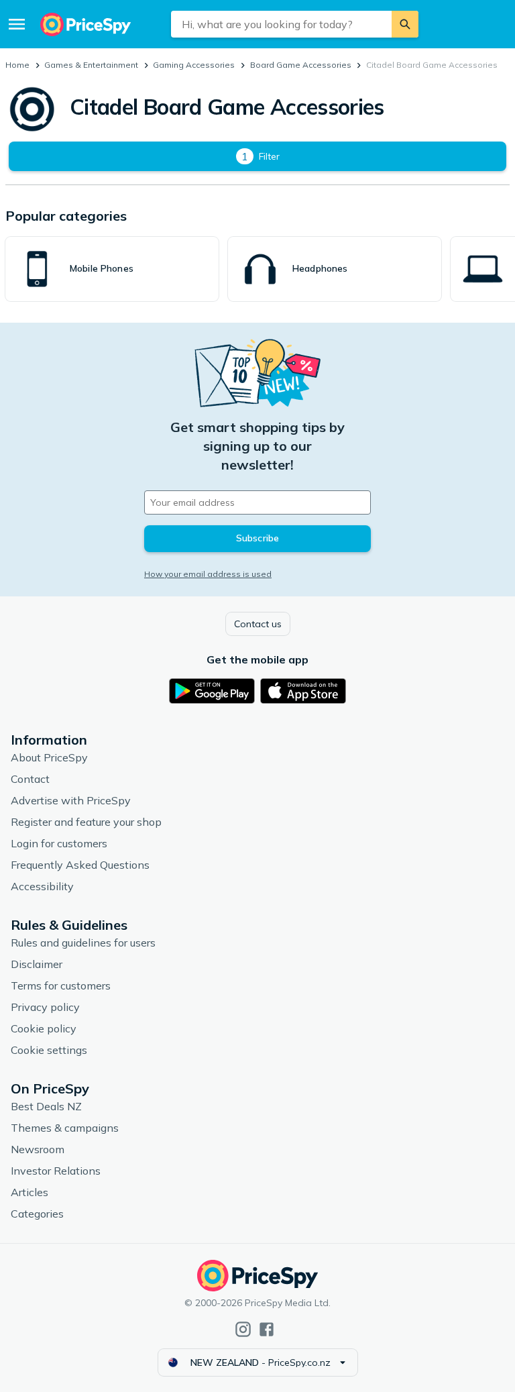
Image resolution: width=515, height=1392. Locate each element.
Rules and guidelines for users (83, 942)
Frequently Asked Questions (80, 864)
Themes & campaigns (65, 1127)
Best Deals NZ (46, 1106)
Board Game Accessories (300, 65)
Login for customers (59, 843)
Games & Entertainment (91, 65)
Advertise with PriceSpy (71, 800)
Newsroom (37, 1149)
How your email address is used (208, 574)
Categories (37, 1213)
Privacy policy (45, 1007)
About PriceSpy (49, 757)
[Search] (405, 24)
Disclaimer (36, 964)
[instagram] (243, 1329)
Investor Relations (56, 1170)
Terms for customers (61, 985)
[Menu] (16, 24)
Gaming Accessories (194, 65)
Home (17, 65)
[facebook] (267, 1329)
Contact (30, 779)
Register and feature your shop (86, 821)
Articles (29, 1192)
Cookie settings (49, 1050)
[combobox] (281, 24)
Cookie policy (43, 1028)
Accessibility (42, 886)
